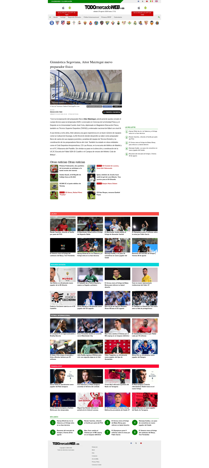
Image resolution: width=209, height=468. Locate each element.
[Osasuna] (113, 23)
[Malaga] (107, 23)
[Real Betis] (129, 23)
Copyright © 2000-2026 (66, 447)
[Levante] (101, 23)
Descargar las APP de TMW (67, 14)
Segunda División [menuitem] (74, 17)
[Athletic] (57, 23)
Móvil (93, 450)
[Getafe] (96, 23)
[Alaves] (52, 23)
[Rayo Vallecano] (124, 23)
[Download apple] (63, 9)
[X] (142, 1)
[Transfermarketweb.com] (156, 1)
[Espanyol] (90, 23)
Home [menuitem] (55, 17)
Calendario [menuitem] (118, 17)
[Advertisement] (104, 42)
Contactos (94, 456)
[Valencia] (151, 23)
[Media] (146, 1)
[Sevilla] (146, 23)
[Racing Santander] (118, 23)
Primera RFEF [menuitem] (106, 17)
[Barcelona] (68, 23)
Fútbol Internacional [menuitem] (91, 17)
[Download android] (69, 9)
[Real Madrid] (135, 23)
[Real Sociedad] (140, 23)
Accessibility (95, 459)
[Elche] (85, 23)
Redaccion (95, 447)
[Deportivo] (79, 23)
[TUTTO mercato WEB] (151, 1)
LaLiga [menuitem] (62, 17)
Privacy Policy (95, 462)
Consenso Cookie (96, 464)
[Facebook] (138, 1)
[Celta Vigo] (74, 23)
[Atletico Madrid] (63, 23)
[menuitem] (50, 17)
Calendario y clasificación (61, 1)
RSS (93, 453)
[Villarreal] (157, 23)
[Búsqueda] (159, 17)
